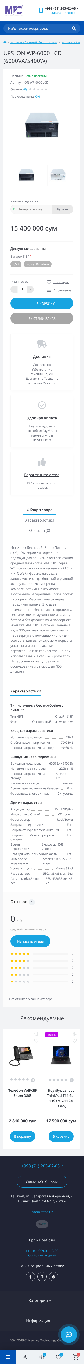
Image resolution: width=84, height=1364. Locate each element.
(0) (25, 89)
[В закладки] (36, 1041)
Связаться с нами (42, 1181)
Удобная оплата (42, 418)
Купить (62, 209)
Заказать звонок (63, 13)
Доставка (42, 356)
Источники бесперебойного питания (33, 42)
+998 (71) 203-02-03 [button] (40, 1166)
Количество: (20, 281)
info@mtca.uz (42, 1211)
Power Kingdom (38, 264)
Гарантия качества (42, 474)
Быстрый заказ (42, 318)
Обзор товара (39, 509)
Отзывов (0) (39, 530)
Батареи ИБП (20, 256)
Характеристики (39, 520)
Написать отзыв (30, 941)
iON (37, 96)
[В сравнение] (36, 1034)
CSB (16, 264)
